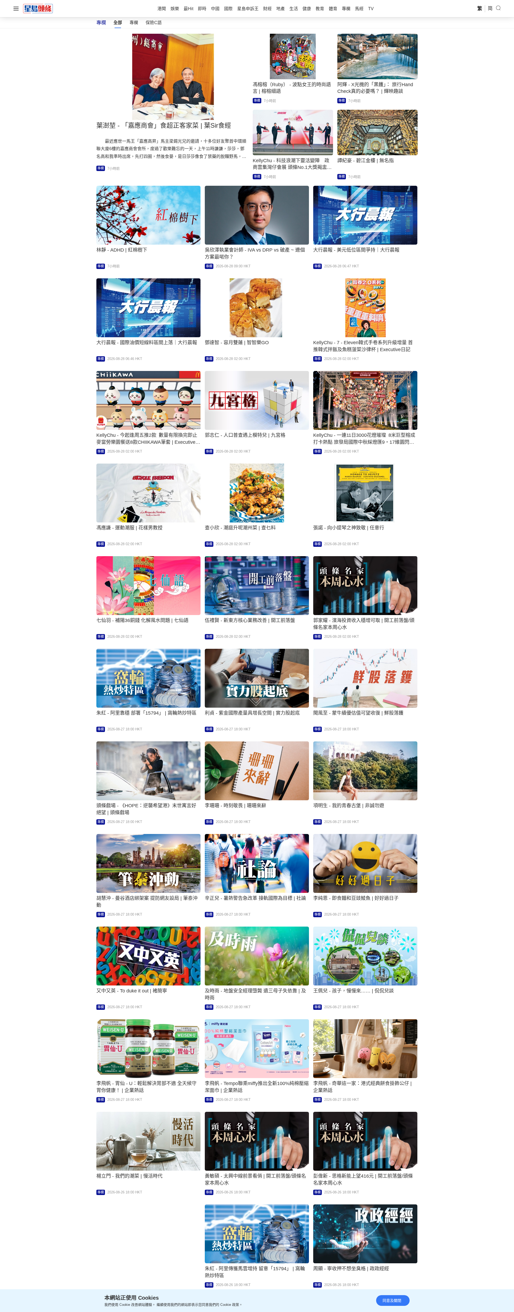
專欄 (134, 22)
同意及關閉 (392, 1300)
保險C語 (154, 22)
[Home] (38, 8)
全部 (118, 22)
